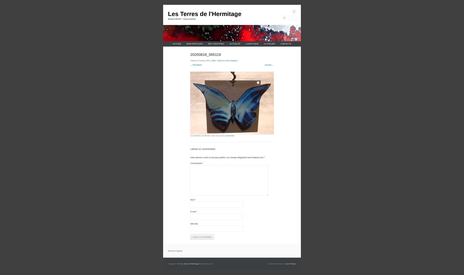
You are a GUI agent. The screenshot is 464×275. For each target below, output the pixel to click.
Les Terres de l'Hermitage (204, 13)
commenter (229, 136)
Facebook (294, 12)
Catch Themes (291, 264)
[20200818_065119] (232, 103)
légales (179, 251)
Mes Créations (216, 44)
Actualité (234, 44)
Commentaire (196, 163)
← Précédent (196, 65)
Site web (194, 224)
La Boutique (252, 44)
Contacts (285, 44)
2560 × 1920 (216, 61)
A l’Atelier (269, 44)
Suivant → (269, 65)
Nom (193, 200)
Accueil (177, 44)
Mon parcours (195, 44)
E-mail (193, 212)
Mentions (172, 251)
